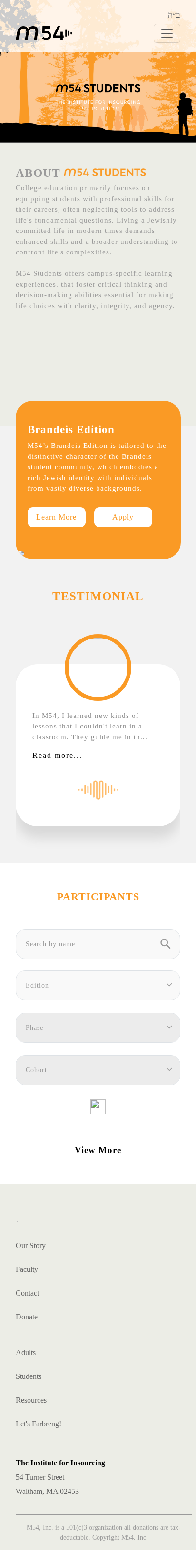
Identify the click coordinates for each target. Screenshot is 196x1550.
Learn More (56, 517)
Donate (27, 1317)
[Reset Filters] (98, 1105)
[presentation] (8, 726)
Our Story (31, 1245)
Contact (27, 1293)
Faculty (27, 1269)
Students (28, 1376)
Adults (26, 1352)
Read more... (57, 755)
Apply (123, 517)
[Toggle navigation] (167, 33)
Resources (31, 1400)
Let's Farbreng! (38, 1424)
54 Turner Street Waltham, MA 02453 (60, 1477)
